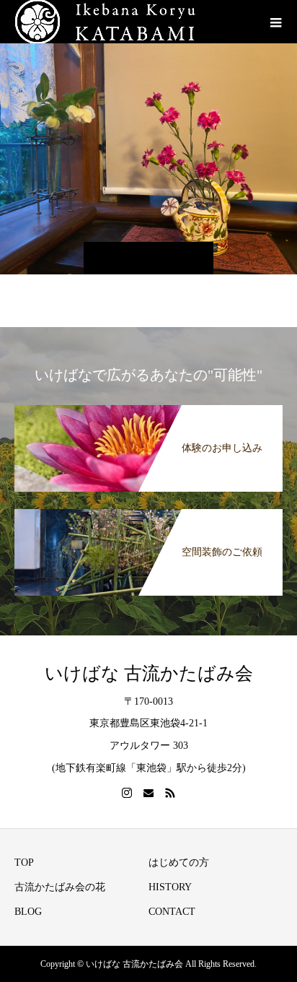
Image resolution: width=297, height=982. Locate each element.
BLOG (28, 911)
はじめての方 (178, 862)
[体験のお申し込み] (148, 408)
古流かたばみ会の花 (59, 887)
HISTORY (170, 887)
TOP (24, 862)
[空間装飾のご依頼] (148, 512)
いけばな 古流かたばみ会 (149, 673)
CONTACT (171, 911)
